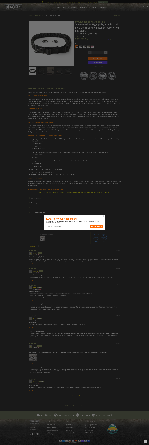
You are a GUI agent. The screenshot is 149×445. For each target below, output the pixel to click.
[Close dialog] (103, 216)
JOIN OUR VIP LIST (96, 226)
